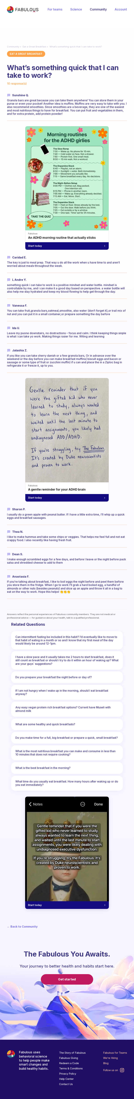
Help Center (66, 1079)
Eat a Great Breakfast (34, 46)
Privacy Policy (67, 1073)
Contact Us (66, 1084)
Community (98, 9)
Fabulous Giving (68, 1058)
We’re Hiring (110, 1058)
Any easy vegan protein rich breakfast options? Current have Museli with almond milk (63, 709)
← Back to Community (22, 926)
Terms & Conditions (71, 1068)
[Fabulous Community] (22, 9)
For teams (55, 9)
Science (76, 9)
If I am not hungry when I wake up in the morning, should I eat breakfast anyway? (61, 692)
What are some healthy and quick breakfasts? (45, 724)
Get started (67, 979)
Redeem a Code (69, 1063)
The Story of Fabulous (72, 1052)
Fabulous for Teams (115, 1052)
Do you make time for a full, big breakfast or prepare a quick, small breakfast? (66, 737)
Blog (106, 1063)
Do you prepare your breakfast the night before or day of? (53, 677)
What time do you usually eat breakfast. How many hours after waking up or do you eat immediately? (66, 783)
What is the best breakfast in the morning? (42, 768)
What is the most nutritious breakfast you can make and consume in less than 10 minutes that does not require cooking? (65, 752)
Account (121, 9)
